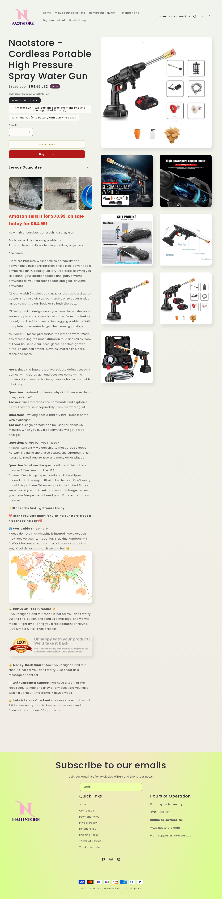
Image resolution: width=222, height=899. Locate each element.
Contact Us (86, 810)
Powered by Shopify (112, 888)
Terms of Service (90, 841)
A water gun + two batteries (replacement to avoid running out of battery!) (50, 109)
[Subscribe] (138, 787)
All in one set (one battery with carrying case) (44, 117)
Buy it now (47, 154)
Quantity (14, 125)
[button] (195, 16)
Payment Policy (89, 816)
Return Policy (87, 829)
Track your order (90, 847)
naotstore (95, 888)
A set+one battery (24, 100)
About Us (85, 804)
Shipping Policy (89, 835)
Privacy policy (133, 888)
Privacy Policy (88, 823)
